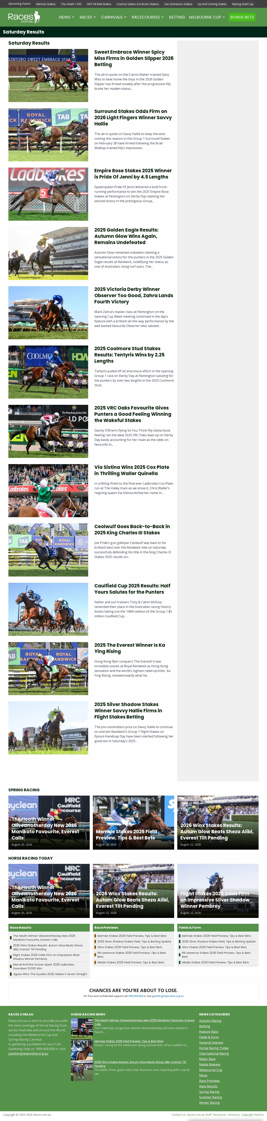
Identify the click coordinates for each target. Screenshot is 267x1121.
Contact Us (179, 1115)
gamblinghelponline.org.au (168, 996)
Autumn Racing (210, 1021)
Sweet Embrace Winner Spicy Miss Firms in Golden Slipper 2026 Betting (134, 58)
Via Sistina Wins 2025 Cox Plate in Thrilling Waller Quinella (131, 470)
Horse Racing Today (214, 1048)
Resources (219, 1115)
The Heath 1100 (71, 4)
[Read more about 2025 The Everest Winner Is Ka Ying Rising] (48, 668)
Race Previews (209, 1081)
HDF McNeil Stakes (99, 4)
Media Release (209, 1064)
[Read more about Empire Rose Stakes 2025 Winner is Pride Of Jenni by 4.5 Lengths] (48, 194)
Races (86, 17)
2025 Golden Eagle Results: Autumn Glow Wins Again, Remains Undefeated (126, 236)
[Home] (24, 17)
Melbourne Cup (205, 17)
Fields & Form (209, 1037)
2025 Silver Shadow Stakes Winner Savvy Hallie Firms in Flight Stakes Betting (128, 710)
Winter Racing (209, 1103)
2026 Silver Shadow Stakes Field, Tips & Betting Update (134, 941)
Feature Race (208, 1032)
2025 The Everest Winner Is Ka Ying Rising (129, 648)
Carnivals (112, 17)
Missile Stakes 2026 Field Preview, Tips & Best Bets (131, 962)
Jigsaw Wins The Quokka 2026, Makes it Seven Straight (50, 974)
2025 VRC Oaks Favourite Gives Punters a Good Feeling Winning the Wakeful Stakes (132, 414)
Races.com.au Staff (199, 1115)
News (64, 17)
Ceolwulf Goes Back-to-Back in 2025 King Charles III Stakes (132, 529)
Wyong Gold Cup (242, 4)
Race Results (208, 1086)
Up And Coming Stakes (212, 4)
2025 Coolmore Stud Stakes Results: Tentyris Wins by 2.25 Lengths (129, 354)
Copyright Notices (252, 1115)
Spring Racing (209, 1092)
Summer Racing (210, 1097)
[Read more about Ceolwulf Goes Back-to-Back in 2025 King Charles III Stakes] (48, 549)
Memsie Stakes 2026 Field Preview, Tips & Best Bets (132, 936)
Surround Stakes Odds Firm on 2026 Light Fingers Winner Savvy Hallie (133, 117)
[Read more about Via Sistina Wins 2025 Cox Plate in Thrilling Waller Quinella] (48, 490)
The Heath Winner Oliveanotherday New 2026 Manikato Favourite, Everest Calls (44, 938)
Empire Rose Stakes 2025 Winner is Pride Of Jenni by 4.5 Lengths (133, 173)
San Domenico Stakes (178, 4)
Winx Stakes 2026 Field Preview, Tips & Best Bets (130, 947)
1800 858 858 (135, 996)
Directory (234, 1115)
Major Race (207, 1059)
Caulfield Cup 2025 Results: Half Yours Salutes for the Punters (132, 589)
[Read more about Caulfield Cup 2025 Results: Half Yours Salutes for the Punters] (48, 609)
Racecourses (146, 17)
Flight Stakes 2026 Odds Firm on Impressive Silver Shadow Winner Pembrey (46, 957)
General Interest (211, 1042)
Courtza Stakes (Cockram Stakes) (138, 4)
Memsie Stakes (46, 4)
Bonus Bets (242, 17)
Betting (177, 17)
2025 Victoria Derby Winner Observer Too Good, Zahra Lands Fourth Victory (133, 295)
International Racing (214, 1053)
